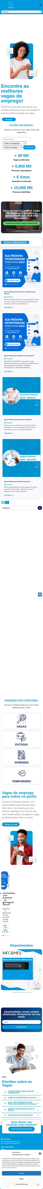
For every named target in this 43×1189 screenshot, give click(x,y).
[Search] (40, 11)
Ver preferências (21, 1184)
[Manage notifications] (38, 1184)
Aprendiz (21, 762)
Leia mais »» (9, 307)
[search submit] (40, 508)
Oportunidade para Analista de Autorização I (19, 355)
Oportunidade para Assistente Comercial (18, 419)
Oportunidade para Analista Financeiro (17, 481)
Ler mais (5, 929)
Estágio (21, 744)
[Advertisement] (21, 27)
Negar (21, 1179)
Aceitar (21, 1173)
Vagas (21, 726)
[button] (40, 1154)
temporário (21, 781)
